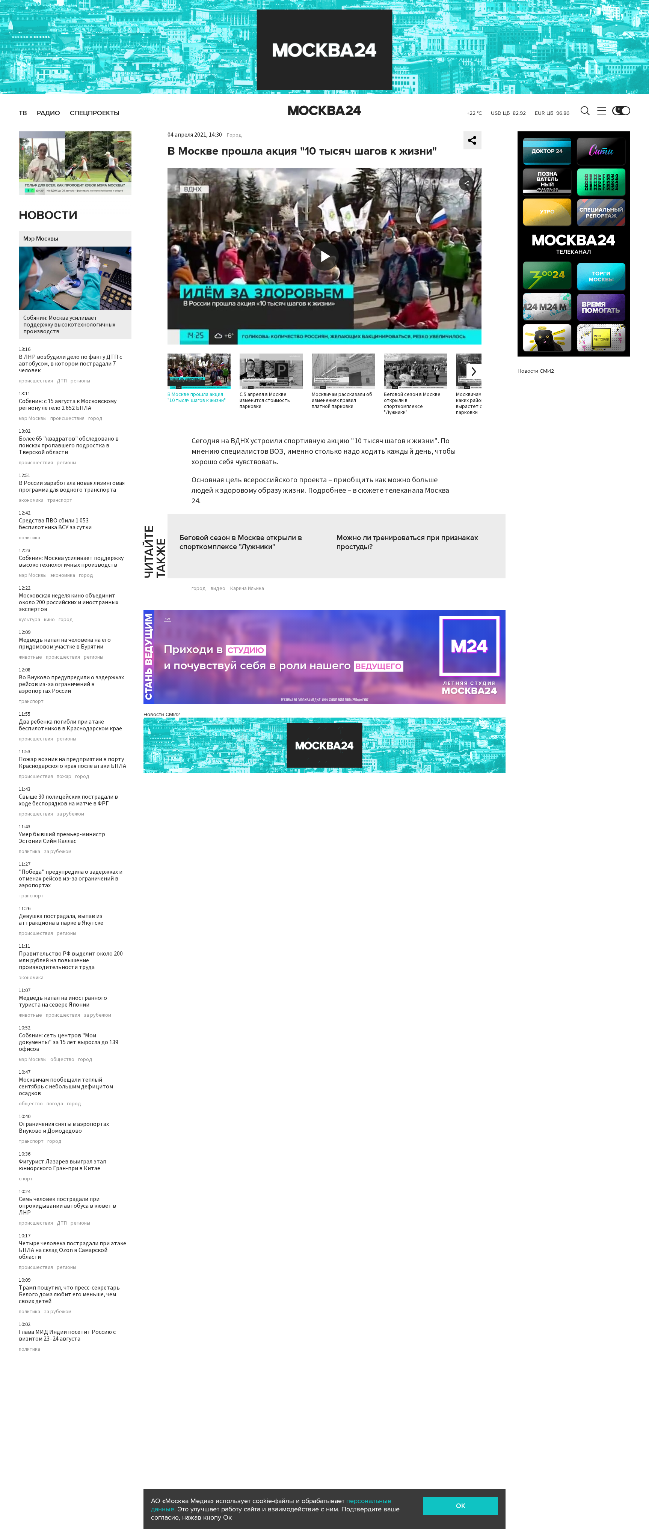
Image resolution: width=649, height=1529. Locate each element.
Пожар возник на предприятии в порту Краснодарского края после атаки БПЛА (72, 762)
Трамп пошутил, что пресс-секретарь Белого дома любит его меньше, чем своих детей (69, 1294)
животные (30, 657)
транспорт (59, 500)
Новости (48, 215)
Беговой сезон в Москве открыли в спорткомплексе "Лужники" (241, 542)
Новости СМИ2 (161, 714)
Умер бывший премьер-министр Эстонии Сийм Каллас (62, 837)
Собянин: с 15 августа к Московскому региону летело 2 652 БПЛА (67, 404)
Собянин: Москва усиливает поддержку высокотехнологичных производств (69, 325)
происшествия (36, 381)
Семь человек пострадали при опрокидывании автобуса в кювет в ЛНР (67, 1206)
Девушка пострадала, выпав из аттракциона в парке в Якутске (61, 919)
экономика (31, 500)
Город (234, 135)
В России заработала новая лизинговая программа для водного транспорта (72, 486)
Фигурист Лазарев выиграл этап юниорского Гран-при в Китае (62, 1164)
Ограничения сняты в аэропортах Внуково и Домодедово (64, 1127)
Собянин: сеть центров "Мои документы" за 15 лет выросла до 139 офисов (68, 1042)
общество (62, 1059)
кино (49, 619)
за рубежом (70, 814)
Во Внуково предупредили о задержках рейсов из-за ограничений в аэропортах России (71, 684)
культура (29, 619)
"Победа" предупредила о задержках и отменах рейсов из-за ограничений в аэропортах (70, 878)
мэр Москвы (33, 418)
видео (218, 588)
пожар (64, 776)
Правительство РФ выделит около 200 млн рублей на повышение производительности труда (71, 960)
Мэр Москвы (40, 238)
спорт (26, 1178)
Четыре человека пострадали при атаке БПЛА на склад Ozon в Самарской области (72, 1250)
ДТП (62, 381)
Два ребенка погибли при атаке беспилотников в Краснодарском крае (70, 725)
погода (55, 1103)
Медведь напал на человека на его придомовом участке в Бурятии (65, 643)
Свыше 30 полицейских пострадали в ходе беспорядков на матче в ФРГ (68, 800)
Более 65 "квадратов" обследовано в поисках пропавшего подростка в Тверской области (69, 445)
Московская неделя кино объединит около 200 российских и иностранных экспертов (68, 602)
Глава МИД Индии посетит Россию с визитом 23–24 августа (67, 1335)
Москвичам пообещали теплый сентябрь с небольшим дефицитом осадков (66, 1086)
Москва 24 (324, 110)
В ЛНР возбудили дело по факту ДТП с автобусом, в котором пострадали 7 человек (70, 364)
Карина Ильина (247, 588)
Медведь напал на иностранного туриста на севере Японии (63, 1001)
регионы (80, 381)
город (95, 418)
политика (29, 537)
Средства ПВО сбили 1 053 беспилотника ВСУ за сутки (55, 523)
